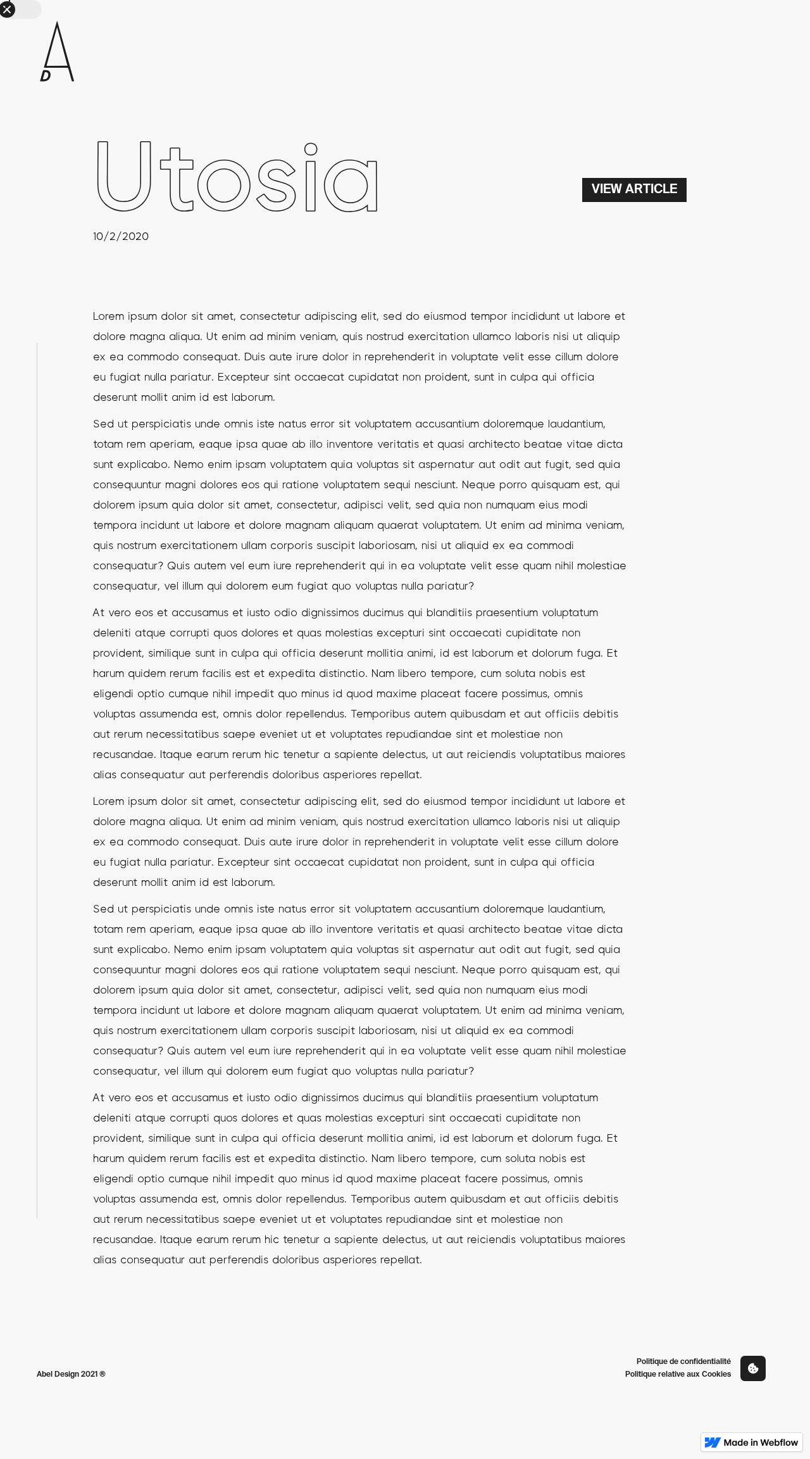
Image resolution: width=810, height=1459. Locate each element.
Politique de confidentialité (684, 1362)
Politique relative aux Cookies (678, 1375)
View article (634, 190)
